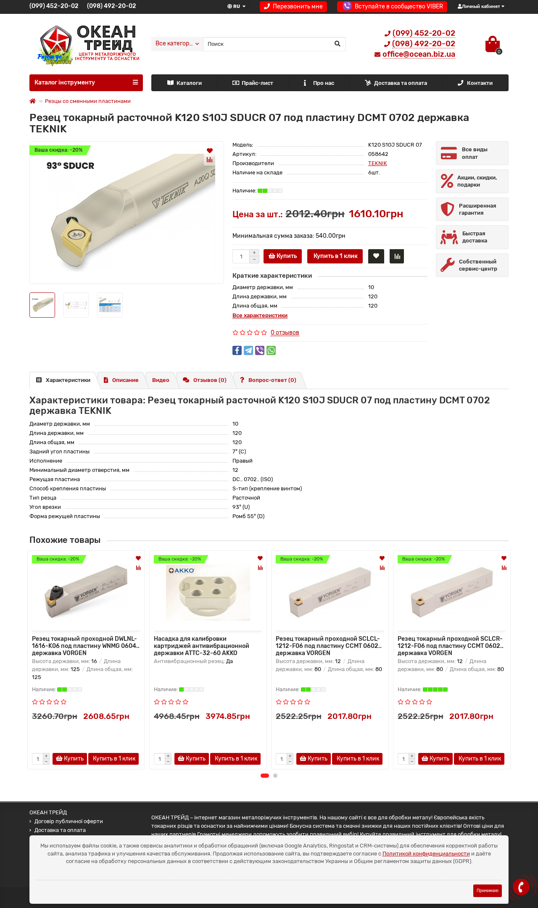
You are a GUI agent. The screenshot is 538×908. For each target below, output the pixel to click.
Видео (160, 380)
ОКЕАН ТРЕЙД (48, 812)
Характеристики (68, 380)
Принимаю (487, 890)
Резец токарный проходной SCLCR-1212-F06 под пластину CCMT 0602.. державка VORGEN (451, 645)
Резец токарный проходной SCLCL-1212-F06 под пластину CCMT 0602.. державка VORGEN (329, 645)
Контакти (480, 83)
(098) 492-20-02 (111, 6)
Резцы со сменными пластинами (88, 101)
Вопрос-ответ (272, 380)
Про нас (323, 83)
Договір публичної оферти (68, 821)
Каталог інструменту (64, 82)
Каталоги (189, 83)
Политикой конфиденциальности (426, 853)
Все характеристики (259, 315)
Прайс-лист (257, 83)
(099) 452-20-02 (54, 6)
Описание (125, 380)
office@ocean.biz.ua (418, 54)
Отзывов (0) (210, 380)
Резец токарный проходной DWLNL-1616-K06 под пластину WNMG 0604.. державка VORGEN (86, 645)
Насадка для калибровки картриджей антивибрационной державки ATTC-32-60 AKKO (201, 645)
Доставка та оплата (400, 83)
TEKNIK (377, 163)
